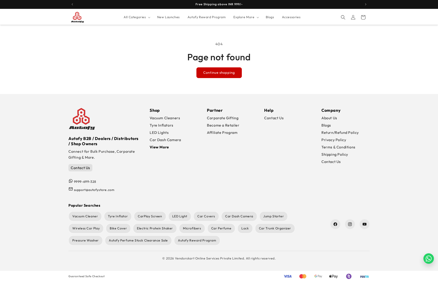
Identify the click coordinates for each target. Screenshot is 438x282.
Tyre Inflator (118, 216)
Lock (245, 228)
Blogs (326, 125)
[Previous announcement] (72, 4)
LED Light (179, 216)
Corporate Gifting (222, 118)
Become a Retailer (223, 125)
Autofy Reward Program (197, 240)
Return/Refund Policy (340, 132)
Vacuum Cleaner (85, 216)
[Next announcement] (366, 4)
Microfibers (192, 228)
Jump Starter (273, 216)
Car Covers (206, 216)
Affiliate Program (222, 132)
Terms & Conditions (338, 147)
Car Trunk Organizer (275, 228)
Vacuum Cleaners (165, 118)
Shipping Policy (334, 154)
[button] (136, 17)
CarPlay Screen (150, 216)
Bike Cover (118, 228)
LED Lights (159, 132)
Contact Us (80, 167)
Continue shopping (219, 72)
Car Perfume (221, 228)
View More (159, 147)
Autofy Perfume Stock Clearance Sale (138, 240)
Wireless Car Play (86, 228)
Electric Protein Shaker (155, 228)
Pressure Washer (85, 240)
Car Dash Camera (165, 139)
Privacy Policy (333, 139)
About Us (329, 118)
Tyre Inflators (161, 125)
